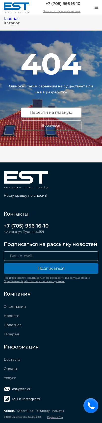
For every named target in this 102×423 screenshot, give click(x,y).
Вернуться (51, 125)
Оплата (10, 368)
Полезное (13, 325)
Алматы (58, 411)
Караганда (25, 411)
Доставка (12, 359)
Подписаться (51, 268)
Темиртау (42, 411)
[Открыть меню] (96, 7)
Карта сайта (55, 417)
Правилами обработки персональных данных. (34, 281)
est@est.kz (21, 389)
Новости (12, 315)
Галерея (11, 334)
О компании (15, 306)
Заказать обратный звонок (61, 11)
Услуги (10, 378)
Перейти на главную (51, 112)
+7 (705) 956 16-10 (63, 3)
